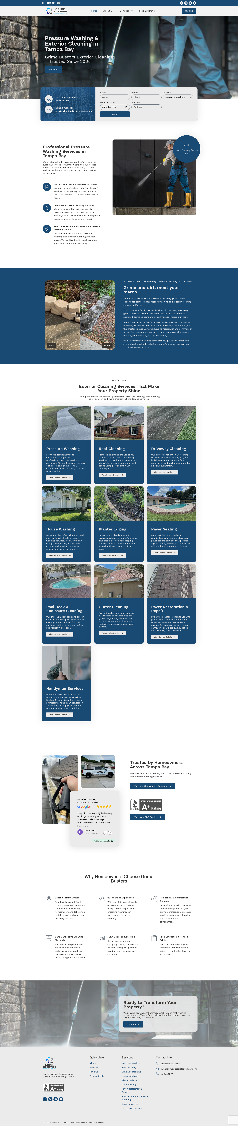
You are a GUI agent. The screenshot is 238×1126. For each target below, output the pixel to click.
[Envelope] (194, 3)
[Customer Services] (49, 99)
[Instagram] (186, 3)
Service (167, 93)
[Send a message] (49, 109)
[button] (110, 833)
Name (103, 93)
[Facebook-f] (181, 3)
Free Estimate (147, 10)
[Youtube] (190, 3)
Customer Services (66, 97)
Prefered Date (107, 102)
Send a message (65, 107)
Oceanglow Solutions (96, 1122)
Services (124, 10)
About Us (108, 10)
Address (135, 102)
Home (94, 10)
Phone (134, 93)
